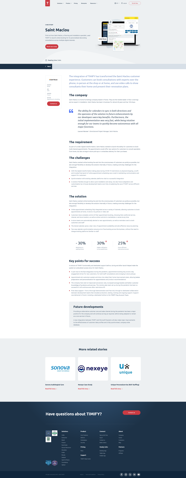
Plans (82, 450)
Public (63, 452)
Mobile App (103, 455)
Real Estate (64, 445)
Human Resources (66, 447)
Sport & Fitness (66, 460)
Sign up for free (104, 435)
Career (120, 437)
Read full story (50, 389)
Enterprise (84, 3)
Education (64, 450)
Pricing (76, 3)
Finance (64, 442)
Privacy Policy (101, 474)
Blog (120, 442)
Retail (63, 440)
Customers (121, 440)
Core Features (84, 435)
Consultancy (65, 462)
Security (83, 442)
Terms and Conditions (91, 474)
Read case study (52, 46)
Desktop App (103, 450)
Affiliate (121, 453)
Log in (101, 437)
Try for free (135, 3)
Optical (63, 464)
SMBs (63, 435)
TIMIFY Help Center (86, 459)
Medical (64, 457)
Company (121, 435)
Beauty (63, 455)
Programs (121, 450)
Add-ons (83, 437)
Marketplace (84, 440)
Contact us (53, 103)
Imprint (81, 474)
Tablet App (102, 453)
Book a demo (103, 442)
